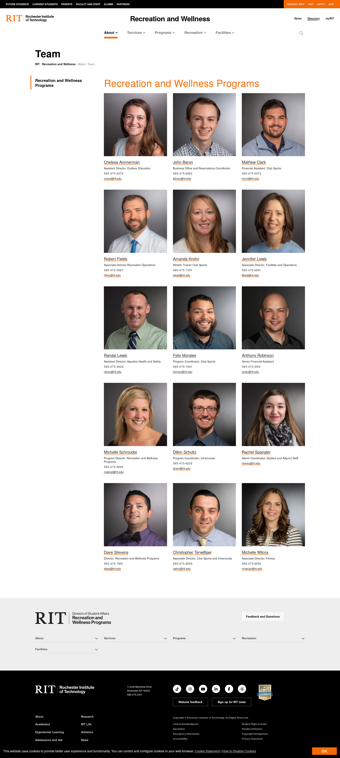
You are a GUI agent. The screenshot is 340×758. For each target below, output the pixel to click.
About (39, 716)
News (298, 18)
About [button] (109, 32)
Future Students (17, 4)
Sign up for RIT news (232, 702)
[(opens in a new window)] (177, 689)
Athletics (87, 732)
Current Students (45, 4)
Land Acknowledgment (186, 724)
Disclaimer (179, 729)
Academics (42, 724)
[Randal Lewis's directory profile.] (135, 318)
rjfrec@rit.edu (112, 275)
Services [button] (134, 32)
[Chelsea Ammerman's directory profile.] (135, 124)
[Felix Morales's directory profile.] (204, 318)
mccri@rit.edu (250, 178)
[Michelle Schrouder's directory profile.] (135, 414)
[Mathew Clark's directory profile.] (273, 124)
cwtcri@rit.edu (182, 569)
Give (331, 4)
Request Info (295, 4)
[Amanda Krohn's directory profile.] (204, 221)
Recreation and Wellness (170, 18)
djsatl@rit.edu (112, 569)
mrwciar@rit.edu (252, 569)
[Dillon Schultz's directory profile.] (204, 414)
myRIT (330, 18)
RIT (37, 64)
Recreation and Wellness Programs (58, 82)
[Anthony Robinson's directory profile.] (273, 318)
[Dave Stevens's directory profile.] (135, 514)
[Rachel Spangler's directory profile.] (273, 414)
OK (324, 751)
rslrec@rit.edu (112, 372)
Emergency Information (186, 734)
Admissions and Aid (48, 740)
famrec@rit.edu (182, 372)
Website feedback (190, 702)
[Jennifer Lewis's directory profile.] (273, 221)
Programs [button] (163, 32)
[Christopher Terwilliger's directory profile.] (204, 514)
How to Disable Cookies (239, 751)
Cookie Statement (207, 751)
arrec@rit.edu (250, 372)
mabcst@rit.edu (114, 472)
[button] (301, 33)
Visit (311, 4)
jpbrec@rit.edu (182, 178)
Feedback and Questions (263, 616)
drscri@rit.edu (181, 468)
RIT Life (86, 724)
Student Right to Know (254, 724)
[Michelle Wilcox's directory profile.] (273, 514)
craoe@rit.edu (113, 178)
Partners (123, 4)
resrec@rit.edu (251, 463)
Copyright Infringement (255, 734)
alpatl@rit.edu (181, 275)
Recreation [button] (193, 32)
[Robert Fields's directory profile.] (135, 221)
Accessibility (180, 738)
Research (87, 716)
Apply (321, 4)
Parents (66, 4)
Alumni (108, 4)
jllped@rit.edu (250, 275)
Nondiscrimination (252, 729)
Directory (314, 18)
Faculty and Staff (88, 4)
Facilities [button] (223, 32)
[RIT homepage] (30, 18)
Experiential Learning (49, 732)
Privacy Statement (252, 738)
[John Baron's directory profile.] (204, 124)
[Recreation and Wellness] (73, 618)
